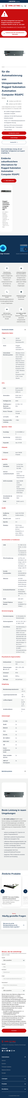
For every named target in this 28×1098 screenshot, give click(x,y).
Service (4, 1060)
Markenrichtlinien (6, 1070)
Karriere (4, 1063)
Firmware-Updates (6, 1066)
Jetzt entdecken (9, 180)
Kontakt (4, 1073)
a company (14, 1)
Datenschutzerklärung (7, 1009)
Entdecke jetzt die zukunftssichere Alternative (15, 33)
